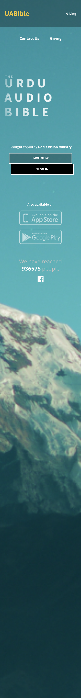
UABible (16, 13)
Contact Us (29, 38)
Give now (40, 158)
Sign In (42, 169)
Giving (71, 13)
